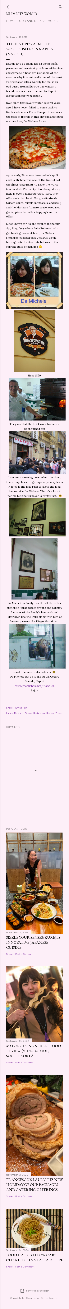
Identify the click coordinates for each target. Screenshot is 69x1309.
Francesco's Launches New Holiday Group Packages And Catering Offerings (34, 1184)
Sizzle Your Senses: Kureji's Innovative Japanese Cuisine (33, 942)
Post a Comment (24, 954)
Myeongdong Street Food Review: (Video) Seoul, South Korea (33, 1050)
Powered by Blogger (37, 1290)
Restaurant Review (43, 713)
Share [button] (9, 707)
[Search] (60, 6)
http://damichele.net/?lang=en (34, 686)
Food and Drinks (31, 21)
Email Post (21, 707)
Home (10, 21)
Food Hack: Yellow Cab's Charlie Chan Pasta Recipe (34, 1257)
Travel (59, 713)
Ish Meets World (21, 14)
